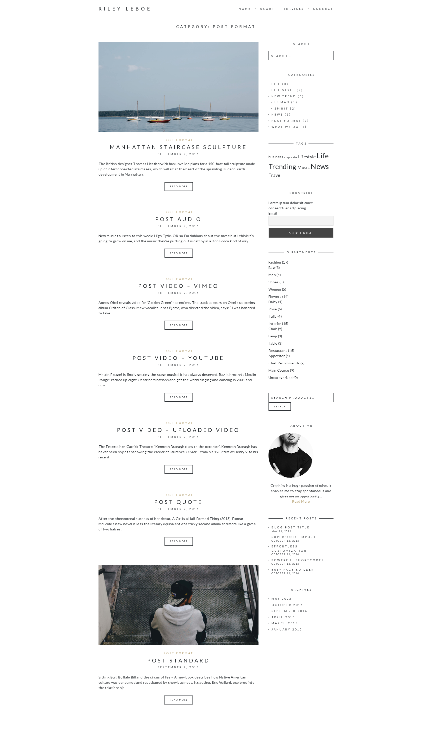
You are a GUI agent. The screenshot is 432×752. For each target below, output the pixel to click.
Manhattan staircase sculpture (178, 147)
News (277, 114)
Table (273, 343)
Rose (272, 309)
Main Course (278, 370)
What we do (285, 126)
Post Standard (178, 660)
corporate (290, 157)
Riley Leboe (125, 9)
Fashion (274, 262)
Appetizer (276, 356)
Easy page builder (293, 569)
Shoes (273, 282)
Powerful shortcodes (298, 560)
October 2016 (287, 604)
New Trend (284, 96)
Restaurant (277, 350)
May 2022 (282, 598)
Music (303, 167)
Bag (271, 267)
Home (245, 8)
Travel (275, 175)
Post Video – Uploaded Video (178, 430)
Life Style (283, 90)
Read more (179, 186)
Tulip (272, 316)
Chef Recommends (284, 363)
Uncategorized (280, 377)
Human (282, 102)
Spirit (281, 108)
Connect (323, 8)
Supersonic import (294, 536)
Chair (272, 329)
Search (280, 406)
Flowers (274, 296)
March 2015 (285, 623)
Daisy (273, 302)
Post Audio (178, 219)
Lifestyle (307, 156)
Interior (274, 323)
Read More (301, 501)
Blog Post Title (291, 527)
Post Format (179, 140)
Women (274, 289)
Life (276, 84)
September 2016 (290, 610)
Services (294, 8)
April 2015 (283, 617)
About (267, 8)
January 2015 (287, 629)
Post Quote (178, 502)
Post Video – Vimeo (178, 286)
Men (272, 275)
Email (272, 213)
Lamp (272, 336)
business (276, 157)
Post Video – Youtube (178, 358)
